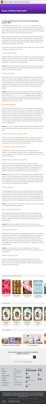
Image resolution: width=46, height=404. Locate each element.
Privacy (15, 378)
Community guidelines (18, 370)
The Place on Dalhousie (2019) (9, 229)
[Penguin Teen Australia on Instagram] (29, 378)
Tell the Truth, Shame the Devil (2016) (11, 209)
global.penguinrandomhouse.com (37, 401)
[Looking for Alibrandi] (6, 286)
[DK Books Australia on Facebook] (38, 379)
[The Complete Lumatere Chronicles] (38, 287)
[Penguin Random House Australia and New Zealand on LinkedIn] (35, 370)
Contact (3, 373)
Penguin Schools (5, 382)
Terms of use (16, 380)
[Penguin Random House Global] (5, 401)
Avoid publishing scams (18, 376)
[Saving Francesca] (16, 287)
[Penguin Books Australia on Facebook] (26, 370)
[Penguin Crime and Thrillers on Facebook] (26, 382)
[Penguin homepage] (2, 1)
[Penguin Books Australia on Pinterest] (31, 370)
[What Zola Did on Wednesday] (27, 314)
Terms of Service (33, 398)
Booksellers (4, 371)
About (3, 368)
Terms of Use (25, 362)
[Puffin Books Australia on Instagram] (38, 375)
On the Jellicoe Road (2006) (9, 104)
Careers (15, 368)
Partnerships (4, 380)
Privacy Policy (30, 362)
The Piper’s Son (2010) (7, 187)
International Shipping (17, 384)
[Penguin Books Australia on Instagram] (29, 370)
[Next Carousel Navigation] (43, 276)
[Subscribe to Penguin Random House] (34, 357)
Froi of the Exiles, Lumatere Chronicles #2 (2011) (14, 147)
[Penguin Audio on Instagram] (26, 386)
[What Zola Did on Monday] (6, 314)
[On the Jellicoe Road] (27, 287)
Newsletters (4, 378)
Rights (15, 374)
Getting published (5, 375)
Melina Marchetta (6, 296)
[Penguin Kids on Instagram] (41, 370)
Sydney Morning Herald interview (18, 95)
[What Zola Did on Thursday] (38, 314)
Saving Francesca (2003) (8, 73)
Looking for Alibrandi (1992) (9, 53)
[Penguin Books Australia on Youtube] (33, 370)
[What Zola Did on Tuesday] (16, 314)
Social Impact (5, 385)
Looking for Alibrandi (26, 25)
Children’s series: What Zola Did (10, 255)
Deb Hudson (7, 325)
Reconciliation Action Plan (18, 382)
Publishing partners (17, 372)
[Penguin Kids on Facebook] (38, 370)
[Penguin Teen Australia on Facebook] (26, 378)
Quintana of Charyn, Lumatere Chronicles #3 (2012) (14, 159)
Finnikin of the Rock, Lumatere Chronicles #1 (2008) (14, 134)
